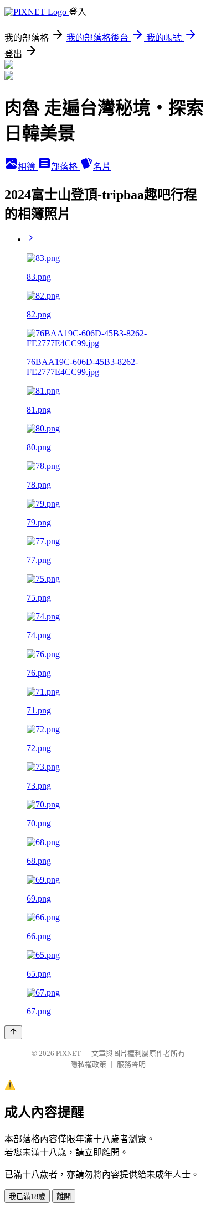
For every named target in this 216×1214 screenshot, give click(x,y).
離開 (63, 1196)
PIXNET (68, 1053)
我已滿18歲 (27, 1196)
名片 (102, 166)
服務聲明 (131, 1064)
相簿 (28, 166)
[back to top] (13, 1032)
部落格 (65, 166)
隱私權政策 (88, 1064)
